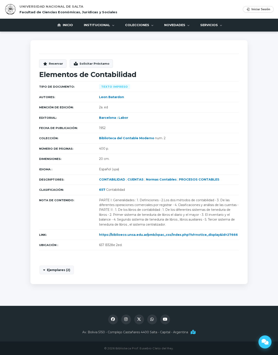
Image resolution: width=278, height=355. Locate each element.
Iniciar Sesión (261, 9)
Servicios (209, 25)
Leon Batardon (111, 97)
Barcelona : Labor (113, 118)
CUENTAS (135, 179)
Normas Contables (161, 179)
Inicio (67, 25)
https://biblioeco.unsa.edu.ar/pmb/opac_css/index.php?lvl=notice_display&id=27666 (168, 235)
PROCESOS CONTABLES (199, 179)
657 (102, 190)
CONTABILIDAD (112, 179)
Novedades (175, 25)
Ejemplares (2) (58, 270)
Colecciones (137, 25)
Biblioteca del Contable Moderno (126, 138)
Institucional (97, 25)
